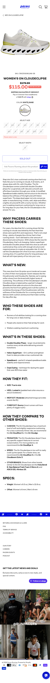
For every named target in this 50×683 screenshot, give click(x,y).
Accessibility (8, 533)
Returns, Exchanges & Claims (15, 523)
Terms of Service (10, 529)
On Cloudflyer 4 (26, 445)
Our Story (7, 546)
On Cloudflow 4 (16, 433)
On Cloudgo (33, 433)
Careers (6, 549)
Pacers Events (9, 552)
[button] (4, 7)
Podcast (6, 556)
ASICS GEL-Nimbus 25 (16, 469)
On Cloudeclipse (14, 15)
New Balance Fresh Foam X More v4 (23, 467)
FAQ (4, 526)
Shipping (14, 92)
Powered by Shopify (24, 662)
